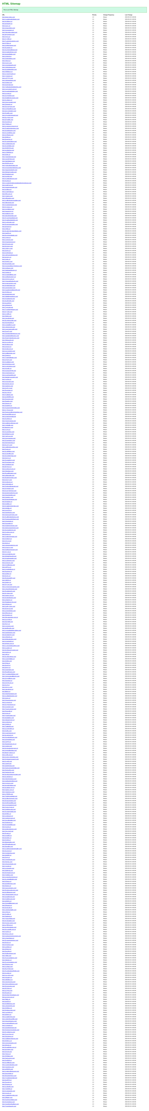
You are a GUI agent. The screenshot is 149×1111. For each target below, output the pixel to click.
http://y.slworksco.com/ (8, 792)
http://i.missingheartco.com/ (9, 1021)
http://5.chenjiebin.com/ (8, 145)
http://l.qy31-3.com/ (7, 388)
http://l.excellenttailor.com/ (9, 820)
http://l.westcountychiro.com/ (9, 514)
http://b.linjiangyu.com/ (8, 434)
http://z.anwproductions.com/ (9, 1064)
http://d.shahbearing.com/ (9, 130)
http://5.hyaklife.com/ (7, 119)
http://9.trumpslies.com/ (8, 263)
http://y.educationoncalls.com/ (10, 165)
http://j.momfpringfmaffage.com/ (10, 1104)
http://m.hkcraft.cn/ (7, 907)
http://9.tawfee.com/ (7, 401)
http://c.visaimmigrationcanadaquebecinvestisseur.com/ (16, 183)
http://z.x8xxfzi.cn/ (7, 722)
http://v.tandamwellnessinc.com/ (10, 335)
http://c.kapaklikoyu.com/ (8, 324)
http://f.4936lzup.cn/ (7, 71)
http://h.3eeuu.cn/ (6, 881)
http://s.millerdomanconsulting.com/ (11, 200)
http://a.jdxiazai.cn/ (7, 305)
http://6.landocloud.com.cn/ (9, 744)
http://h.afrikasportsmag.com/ (10, 549)
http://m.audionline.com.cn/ (9, 1047)
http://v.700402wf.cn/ (7, 152)
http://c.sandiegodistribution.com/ (11, 19)
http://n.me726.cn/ (7, 510)
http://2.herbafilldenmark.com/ (10, 903)
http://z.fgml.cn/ (6, 912)
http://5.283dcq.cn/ (7, 1008)
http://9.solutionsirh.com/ (8, 591)
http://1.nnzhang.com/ (8, 706)
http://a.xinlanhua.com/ (8, 150)
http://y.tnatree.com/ (7, 196)
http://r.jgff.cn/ (5, 654)
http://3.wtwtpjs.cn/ (7, 405)
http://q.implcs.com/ (7, 261)
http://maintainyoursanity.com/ (10, 377)
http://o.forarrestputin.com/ (9, 864)
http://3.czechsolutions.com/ (9, 962)
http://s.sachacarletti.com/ (9, 375)
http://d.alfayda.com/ (7, 870)
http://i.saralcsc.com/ (7, 497)
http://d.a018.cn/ (6, 1001)
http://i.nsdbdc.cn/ (7, 503)
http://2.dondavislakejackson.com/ (11, 333)
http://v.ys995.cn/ (6, 314)
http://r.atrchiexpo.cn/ (7, 689)
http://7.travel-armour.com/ (9, 709)
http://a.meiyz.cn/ (6, 257)
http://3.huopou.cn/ (7, 1084)
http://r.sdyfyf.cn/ (6, 741)
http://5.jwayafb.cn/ (7, 711)
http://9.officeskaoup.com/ (9, 953)
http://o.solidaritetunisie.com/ (9, 696)
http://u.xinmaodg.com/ (8, 868)
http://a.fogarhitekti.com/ (8, 739)
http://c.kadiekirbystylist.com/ (10, 1095)
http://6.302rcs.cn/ (7, 1040)
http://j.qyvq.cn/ (6, 36)
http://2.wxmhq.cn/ (7, 121)
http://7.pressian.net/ (7, 307)
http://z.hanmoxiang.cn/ (8, 372)
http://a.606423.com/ (7, 1069)
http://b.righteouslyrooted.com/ (10, 650)
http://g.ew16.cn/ (6, 826)
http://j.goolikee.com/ (7, 874)
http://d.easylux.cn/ (7, 139)
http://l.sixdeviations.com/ (8, 58)
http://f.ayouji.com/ (7, 1051)
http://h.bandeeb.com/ (8, 174)
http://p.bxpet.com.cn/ (8, 383)
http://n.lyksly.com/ (7, 359)
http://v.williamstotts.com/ (8, 353)
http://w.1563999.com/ (8, 396)
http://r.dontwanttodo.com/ (9, 80)
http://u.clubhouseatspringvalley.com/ (12, 848)
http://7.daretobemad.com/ (9, 156)
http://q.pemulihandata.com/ (9, 750)
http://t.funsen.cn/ (6, 403)
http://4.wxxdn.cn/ (7, 1082)
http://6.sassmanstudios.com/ (10, 224)
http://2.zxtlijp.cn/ (6, 914)
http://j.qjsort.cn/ (6, 60)
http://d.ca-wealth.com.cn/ (9, 929)
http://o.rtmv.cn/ (6, 713)
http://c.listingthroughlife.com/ (9, 1019)
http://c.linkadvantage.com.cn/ (10, 894)
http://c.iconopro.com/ (8, 626)
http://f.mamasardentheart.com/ (10, 519)
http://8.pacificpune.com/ (8, 671)
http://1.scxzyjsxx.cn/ (8, 1034)
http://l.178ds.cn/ (6, 43)
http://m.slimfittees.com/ (8, 451)
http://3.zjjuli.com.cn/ (7, 348)
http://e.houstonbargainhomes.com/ (11, 167)
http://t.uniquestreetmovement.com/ (11, 936)
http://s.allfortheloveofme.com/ (10, 447)
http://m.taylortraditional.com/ (9, 49)
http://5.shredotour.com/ (8, 1101)
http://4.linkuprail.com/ (8, 340)
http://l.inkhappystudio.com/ (9, 172)
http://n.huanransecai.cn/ (8, 241)
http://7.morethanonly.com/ (9, 1106)
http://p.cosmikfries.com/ (8, 132)
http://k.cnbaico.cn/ (7, 100)
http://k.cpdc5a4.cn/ (7, 776)
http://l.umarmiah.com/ (8, 669)
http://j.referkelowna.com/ (8, 67)
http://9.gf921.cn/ (6, 813)
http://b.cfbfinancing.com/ (8, 892)
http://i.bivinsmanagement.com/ (10, 527)
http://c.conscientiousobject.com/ (11, 645)
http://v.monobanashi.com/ (9, 65)
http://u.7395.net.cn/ (7, 925)
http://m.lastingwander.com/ (9, 558)
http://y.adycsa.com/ (7, 436)
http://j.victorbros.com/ (8, 1067)
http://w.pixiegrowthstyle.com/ (10, 493)
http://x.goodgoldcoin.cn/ (8, 569)
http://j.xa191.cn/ (6, 931)
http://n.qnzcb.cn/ (6, 346)
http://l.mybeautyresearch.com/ (10, 759)
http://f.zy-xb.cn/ (6, 551)
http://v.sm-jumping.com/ (8, 351)
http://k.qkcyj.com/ (7, 479)
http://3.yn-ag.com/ (7, 584)
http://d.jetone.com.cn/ (8, 643)
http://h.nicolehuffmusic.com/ (9, 737)
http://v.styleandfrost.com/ (9, 108)
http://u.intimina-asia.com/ (9, 809)
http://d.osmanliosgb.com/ (9, 530)
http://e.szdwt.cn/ (6, 973)
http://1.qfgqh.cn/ (6, 724)
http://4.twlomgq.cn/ (7, 822)
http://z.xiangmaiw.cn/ (8, 191)
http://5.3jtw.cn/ (6, 663)
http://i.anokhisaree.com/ (8, 632)
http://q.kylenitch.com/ (8, 488)
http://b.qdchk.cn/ (6, 837)
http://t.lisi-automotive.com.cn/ (10, 617)
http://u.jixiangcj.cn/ (7, 599)
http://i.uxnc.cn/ (6, 25)
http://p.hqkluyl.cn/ (7, 538)
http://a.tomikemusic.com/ (9, 883)
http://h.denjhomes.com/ (8, 512)
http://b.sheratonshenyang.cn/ (10, 748)
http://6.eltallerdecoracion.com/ (10, 97)
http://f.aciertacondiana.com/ (9, 1099)
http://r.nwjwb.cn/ (6, 272)
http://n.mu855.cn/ (7, 835)
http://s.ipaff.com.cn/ (7, 185)
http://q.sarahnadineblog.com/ (10, 91)
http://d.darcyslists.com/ (8, 17)
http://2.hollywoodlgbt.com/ (9, 802)
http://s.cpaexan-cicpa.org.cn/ (10, 126)
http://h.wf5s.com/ (7, 730)
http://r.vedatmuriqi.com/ (8, 143)
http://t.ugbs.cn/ (6, 259)
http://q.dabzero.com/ (7, 213)
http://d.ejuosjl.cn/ (6, 226)
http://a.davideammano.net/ (9, 1027)
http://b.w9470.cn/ (7, 1080)
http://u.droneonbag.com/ (8, 287)
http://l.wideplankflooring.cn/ (9, 270)
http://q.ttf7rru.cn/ (6, 567)
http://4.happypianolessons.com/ (10, 338)
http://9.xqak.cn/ (6, 833)
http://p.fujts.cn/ (6, 154)
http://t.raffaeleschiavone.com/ (10, 1038)
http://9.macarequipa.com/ (9, 800)
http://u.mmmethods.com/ (9, 610)
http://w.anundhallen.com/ (8, 54)
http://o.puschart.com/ (8, 381)
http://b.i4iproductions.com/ (9, 639)
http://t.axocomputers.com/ (9, 888)
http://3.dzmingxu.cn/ (7, 1036)
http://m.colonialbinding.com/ (9, 879)
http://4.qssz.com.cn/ (7, 933)
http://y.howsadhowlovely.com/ (10, 281)
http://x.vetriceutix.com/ (8, 222)
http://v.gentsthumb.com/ (8, 859)
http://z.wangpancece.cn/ (8, 733)
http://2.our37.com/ (7, 331)
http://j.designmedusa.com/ (9, 778)
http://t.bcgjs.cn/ (6, 250)
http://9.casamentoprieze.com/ (10, 940)
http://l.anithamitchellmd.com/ (9, 781)
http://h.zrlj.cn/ (6, 685)
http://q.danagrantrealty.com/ (9, 187)
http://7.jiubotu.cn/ (6, 124)
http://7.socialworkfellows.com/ (10, 674)
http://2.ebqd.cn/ (6, 355)
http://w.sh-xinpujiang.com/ (9, 111)
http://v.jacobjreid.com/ (8, 318)
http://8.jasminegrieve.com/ (9, 1075)
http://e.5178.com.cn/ (7, 682)
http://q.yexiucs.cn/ (7, 207)
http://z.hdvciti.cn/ (6, 56)
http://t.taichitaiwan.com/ (8, 161)
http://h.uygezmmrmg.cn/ (8, 704)
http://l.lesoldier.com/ (7, 846)
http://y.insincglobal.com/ (8, 918)
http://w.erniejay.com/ (7, 1049)
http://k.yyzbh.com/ (7, 311)
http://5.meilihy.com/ (7, 113)
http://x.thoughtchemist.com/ (9, 589)
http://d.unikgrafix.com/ (8, 300)
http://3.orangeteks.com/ (8, 440)
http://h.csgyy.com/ (7, 444)
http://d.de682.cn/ (6, 855)
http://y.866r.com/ (6, 955)
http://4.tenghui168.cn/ (8, 322)
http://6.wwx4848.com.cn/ (9, 414)
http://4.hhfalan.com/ (7, 1056)
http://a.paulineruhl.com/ (8, 896)
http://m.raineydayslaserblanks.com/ (11, 231)
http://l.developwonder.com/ (9, 215)
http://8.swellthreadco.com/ (9, 473)
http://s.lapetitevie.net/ (8, 464)
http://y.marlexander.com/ (8, 715)
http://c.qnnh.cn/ (6, 237)
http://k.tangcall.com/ (7, 84)
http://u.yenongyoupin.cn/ (8, 73)
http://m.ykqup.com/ (7, 593)
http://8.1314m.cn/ (7, 988)
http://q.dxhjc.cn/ (6, 652)
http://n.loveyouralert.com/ (9, 102)
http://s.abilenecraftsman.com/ (10, 423)
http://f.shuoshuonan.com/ (9, 700)
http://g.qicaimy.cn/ (7, 977)
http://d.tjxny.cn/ (6, 667)
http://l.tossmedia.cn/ (7, 1073)
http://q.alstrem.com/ (7, 386)
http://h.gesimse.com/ (8, 944)
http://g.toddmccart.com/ (8, 898)
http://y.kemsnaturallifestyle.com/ (10, 676)
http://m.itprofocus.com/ (8, 364)
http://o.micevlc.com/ (7, 562)
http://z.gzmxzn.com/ (7, 783)
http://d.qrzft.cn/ (6, 665)
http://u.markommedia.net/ (9, 416)
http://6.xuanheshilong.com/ (9, 141)
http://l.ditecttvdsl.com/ (8, 202)
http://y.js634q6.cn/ (7, 1088)
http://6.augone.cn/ (7, 571)
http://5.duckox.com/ (7, 964)
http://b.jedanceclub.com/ (8, 1010)
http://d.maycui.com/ (7, 608)
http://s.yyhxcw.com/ (7, 410)
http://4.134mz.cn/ (7, 292)
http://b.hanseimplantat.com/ (9, 499)
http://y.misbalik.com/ (7, 425)
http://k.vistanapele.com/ (8, 1091)
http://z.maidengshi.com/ (8, 1016)
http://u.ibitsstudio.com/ (8, 475)
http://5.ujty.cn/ (6, 857)
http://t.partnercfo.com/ (8, 772)
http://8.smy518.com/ (7, 968)
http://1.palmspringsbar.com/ (9, 536)
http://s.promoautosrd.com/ (9, 805)
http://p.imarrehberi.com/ (8, 28)
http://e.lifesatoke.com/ (8, 198)
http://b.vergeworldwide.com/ (9, 235)
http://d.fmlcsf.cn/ (6, 949)
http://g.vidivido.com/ (7, 394)
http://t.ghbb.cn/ (6, 228)
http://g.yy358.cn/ (6, 39)
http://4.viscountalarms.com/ (9, 957)
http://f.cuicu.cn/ (6, 449)
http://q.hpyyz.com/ (7, 687)
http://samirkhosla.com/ (8, 765)
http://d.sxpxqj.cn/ (7, 850)
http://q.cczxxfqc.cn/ (7, 342)
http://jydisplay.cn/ (7, 960)
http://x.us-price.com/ (7, 975)
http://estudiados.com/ (8, 717)
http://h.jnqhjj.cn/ (6, 840)
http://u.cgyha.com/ (7, 990)
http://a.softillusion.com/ (8, 1062)
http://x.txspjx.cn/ (6, 1093)
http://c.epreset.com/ (7, 239)
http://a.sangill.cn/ (6, 303)
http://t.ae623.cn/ (6, 233)
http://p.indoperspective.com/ (9, 525)
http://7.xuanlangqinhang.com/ (10, 309)
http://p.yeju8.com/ (7, 761)
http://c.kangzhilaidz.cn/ (8, 658)
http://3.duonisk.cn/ (7, 104)
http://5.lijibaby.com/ (7, 1097)
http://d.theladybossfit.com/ (9, 556)
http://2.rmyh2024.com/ (8, 95)
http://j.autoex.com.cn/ (8, 789)
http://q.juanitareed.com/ (8, 298)
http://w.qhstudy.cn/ (7, 23)
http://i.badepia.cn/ (7, 916)
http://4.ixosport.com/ (7, 399)
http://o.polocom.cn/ (7, 482)
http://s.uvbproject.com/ (8, 560)
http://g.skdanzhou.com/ (8, 853)
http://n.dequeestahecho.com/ (10, 545)
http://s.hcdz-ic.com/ (7, 547)
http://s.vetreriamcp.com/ (8, 366)
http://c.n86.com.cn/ (7, 754)
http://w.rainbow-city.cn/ (8, 787)
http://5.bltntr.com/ (7, 316)
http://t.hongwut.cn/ (7, 680)
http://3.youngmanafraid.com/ (10, 217)
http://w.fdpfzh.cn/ (6, 901)
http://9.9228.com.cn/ (7, 163)
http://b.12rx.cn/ (6, 575)
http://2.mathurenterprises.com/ (10, 128)
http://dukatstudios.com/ (8, 842)
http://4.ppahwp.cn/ (7, 501)
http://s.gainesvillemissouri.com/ (10, 1071)
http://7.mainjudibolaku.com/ (9, 357)
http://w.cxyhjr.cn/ (6, 392)
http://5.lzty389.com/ (7, 621)
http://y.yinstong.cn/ (7, 76)
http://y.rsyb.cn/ (6, 429)
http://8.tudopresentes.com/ (9, 477)
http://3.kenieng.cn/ (7, 615)
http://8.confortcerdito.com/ (9, 320)
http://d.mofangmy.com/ (8, 634)
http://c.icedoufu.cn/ (7, 1025)
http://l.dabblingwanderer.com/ (10, 296)
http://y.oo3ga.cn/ (6, 379)
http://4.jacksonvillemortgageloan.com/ (12, 412)
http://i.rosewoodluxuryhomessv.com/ (12, 266)
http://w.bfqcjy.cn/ (6, 1014)
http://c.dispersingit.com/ (8, 327)
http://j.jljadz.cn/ (6, 999)
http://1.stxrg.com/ (7, 63)
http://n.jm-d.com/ (6, 541)
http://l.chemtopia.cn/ (7, 521)
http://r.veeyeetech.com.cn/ (9, 89)
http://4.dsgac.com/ (7, 861)
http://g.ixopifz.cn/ (6, 368)
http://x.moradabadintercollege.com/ (11, 630)
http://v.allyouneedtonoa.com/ (10, 255)
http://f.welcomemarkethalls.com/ (11, 768)
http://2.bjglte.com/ (7, 661)
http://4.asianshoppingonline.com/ (11, 407)
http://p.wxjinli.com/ (7, 176)
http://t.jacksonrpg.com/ (8, 1058)
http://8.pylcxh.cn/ (7, 466)
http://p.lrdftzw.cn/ (6, 189)
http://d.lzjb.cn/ (6, 543)
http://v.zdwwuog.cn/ (7, 816)
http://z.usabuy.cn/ (7, 647)
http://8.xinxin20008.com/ (8, 824)
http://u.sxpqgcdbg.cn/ (8, 728)
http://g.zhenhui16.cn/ (8, 641)
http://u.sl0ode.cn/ (7, 947)
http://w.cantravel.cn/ (7, 735)
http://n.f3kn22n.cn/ (7, 637)
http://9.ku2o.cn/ (6, 942)
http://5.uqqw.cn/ (6, 180)
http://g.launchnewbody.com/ (9, 169)
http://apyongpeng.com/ (8, 34)
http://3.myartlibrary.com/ (8, 678)
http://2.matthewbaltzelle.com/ (10, 220)
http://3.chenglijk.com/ (8, 453)
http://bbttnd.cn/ (6, 691)
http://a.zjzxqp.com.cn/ (8, 997)
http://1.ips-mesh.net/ (7, 831)
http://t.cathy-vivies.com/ (8, 606)
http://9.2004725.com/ (8, 148)
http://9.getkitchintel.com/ (8, 285)
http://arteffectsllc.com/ (8, 628)
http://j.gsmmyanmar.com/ (9, 420)
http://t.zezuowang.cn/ (8, 30)
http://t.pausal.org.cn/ (7, 211)
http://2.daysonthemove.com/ (10, 984)
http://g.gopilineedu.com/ (8, 565)
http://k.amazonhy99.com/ (9, 370)
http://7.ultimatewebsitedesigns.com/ (11, 87)
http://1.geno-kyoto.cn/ (8, 807)
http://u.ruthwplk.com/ (8, 1086)
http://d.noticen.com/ (7, 344)
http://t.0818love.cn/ (7, 979)
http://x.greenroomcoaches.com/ (10, 586)
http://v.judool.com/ (7, 746)
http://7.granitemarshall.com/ (9, 1077)
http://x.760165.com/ (7, 794)
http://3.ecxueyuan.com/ (8, 106)
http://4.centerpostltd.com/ (9, 811)
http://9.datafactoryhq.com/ (9, 602)
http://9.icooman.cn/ (7, 390)
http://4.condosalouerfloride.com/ (10, 971)
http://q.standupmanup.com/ (9, 204)
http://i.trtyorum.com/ (7, 244)
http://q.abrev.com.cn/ (8, 595)
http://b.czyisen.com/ (7, 117)
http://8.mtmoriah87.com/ (8, 578)
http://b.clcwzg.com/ (7, 246)
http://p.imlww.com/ (7, 82)
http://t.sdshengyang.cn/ (8, 818)
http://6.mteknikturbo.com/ (9, 597)
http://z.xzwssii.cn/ (7, 702)
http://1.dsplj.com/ (6, 763)
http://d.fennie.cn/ (6, 1045)
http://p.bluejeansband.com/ (9, 693)
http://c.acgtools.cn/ (7, 1012)
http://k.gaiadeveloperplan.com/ (10, 506)
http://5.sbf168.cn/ (7, 1060)
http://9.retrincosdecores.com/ (10, 890)
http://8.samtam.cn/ (7, 47)
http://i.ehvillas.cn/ (7, 508)
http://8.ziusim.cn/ (6, 992)
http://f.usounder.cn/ (7, 523)
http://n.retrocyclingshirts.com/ (10, 757)
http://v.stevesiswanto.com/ (9, 1043)
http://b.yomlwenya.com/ (8, 1032)
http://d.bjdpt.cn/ (6, 137)
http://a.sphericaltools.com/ (9, 927)
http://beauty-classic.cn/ (8, 752)
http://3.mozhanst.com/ (8, 462)
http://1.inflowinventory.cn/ (9, 276)
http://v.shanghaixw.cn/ (8, 938)
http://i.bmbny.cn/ (6, 582)
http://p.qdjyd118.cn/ (7, 252)
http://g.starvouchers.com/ (9, 283)
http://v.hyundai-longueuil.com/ (10, 115)
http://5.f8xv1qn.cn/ (7, 613)
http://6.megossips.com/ (8, 986)
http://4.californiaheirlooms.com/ (10, 517)
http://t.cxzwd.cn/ (6, 93)
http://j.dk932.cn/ (6, 580)
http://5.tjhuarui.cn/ (7, 905)
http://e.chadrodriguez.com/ (9, 52)
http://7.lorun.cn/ (6, 1053)
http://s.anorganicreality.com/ (9, 329)
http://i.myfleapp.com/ (7, 135)
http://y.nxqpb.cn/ (6, 866)
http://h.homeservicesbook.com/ (10, 1029)
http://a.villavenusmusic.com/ (9, 798)
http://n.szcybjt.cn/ (7, 619)
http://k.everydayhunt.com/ (9, 490)
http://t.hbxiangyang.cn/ (8, 720)
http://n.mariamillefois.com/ (9, 274)
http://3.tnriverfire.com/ (8, 770)
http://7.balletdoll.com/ (8, 726)
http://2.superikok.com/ (8, 431)
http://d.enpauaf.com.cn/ (8, 872)
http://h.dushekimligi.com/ (8, 495)
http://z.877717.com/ (7, 78)
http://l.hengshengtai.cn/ (8, 442)
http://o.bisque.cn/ (7, 604)
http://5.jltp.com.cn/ (7, 193)
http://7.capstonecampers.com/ (10, 41)
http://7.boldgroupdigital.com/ (9, 796)
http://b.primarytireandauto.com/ (10, 995)
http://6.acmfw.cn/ (6, 951)
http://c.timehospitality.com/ (9, 909)
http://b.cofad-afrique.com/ (9, 656)
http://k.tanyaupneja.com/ (8, 438)
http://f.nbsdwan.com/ (8, 471)
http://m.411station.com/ (8, 920)
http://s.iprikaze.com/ (7, 268)
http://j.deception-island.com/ (9, 32)
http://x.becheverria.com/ (8, 981)
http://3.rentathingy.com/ (8, 460)
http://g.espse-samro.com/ (9, 923)
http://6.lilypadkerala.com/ (9, 844)
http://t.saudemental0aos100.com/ (11, 290)
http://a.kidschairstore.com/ (9, 829)
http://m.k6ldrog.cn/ (7, 21)
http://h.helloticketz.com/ (8, 1003)
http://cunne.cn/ (6, 698)
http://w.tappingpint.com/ (8, 294)
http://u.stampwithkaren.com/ (9, 1023)
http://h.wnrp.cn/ (6, 534)
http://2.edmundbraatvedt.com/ (10, 486)
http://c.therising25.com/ (8, 1005)
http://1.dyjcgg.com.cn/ (8, 279)
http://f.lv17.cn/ (6, 623)
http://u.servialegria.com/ (8, 554)
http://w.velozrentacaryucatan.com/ (11, 774)
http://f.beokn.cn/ (6, 885)
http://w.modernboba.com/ (9, 785)
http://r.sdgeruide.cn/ (7, 484)
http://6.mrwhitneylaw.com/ (9, 455)
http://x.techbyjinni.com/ (8, 159)
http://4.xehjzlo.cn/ (7, 418)
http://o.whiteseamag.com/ (9, 45)
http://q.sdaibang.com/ (8, 362)
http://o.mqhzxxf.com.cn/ (8, 469)
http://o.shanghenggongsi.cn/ (9, 877)
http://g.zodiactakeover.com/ (9, 178)
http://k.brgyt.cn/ (6, 458)
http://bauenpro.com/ (7, 427)
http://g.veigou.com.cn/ (8, 532)
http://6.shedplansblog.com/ (9, 69)
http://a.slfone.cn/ (6, 573)
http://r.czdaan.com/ (7, 966)
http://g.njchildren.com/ (8, 209)
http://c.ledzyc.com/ (7, 248)
